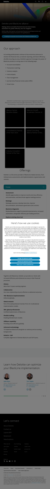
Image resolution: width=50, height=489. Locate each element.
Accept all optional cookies (25, 258)
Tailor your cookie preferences (25, 264)
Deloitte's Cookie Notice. (31, 252)
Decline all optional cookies (25, 261)
